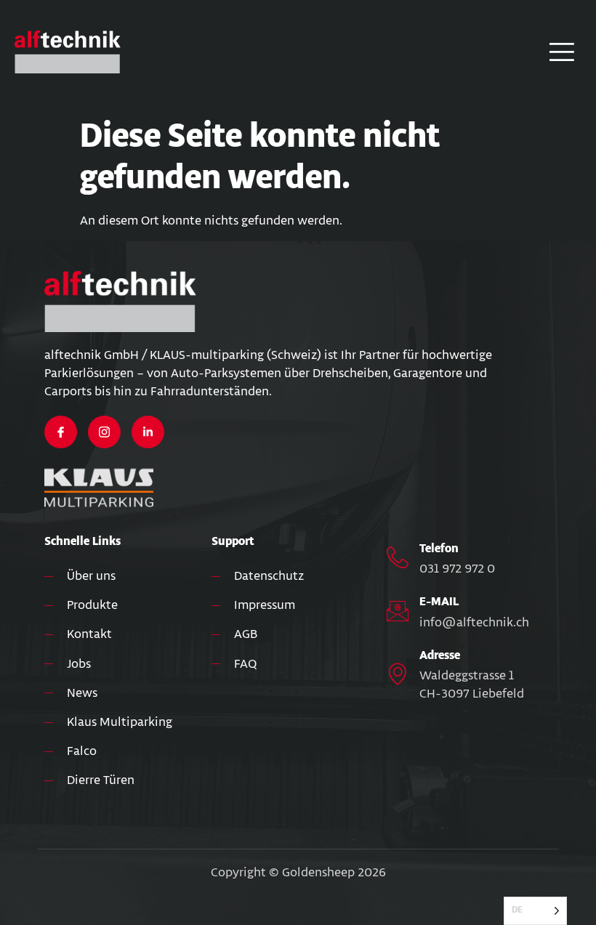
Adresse (439, 656)
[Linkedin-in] (148, 432)
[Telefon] (397, 557)
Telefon (439, 549)
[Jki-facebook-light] (60, 432)
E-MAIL (439, 602)
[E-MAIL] (397, 611)
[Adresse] (397, 673)
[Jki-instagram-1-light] (104, 432)
